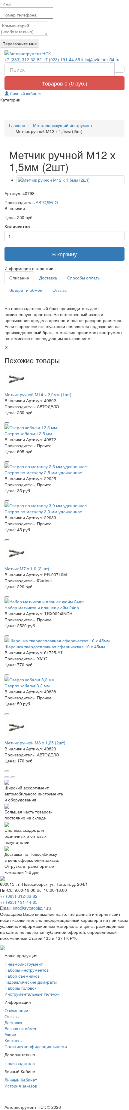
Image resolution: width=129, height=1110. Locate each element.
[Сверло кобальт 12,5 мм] (64, 427)
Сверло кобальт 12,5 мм (28, 433)
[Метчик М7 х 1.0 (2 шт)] (64, 553)
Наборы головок (20, 988)
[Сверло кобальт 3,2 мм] (64, 680)
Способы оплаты (83, 278)
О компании (16, 1010)
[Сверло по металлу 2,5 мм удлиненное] (64, 466)
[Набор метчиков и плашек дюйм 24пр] (64, 602)
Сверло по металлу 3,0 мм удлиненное (43, 511)
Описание (19, 278)
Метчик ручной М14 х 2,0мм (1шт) (37, 394)
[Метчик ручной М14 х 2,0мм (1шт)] (64, 379)
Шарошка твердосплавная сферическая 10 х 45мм (54, 647)
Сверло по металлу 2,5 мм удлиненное (43, 472)
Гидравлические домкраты (30, 982)
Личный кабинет (25, 93)
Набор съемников (22, 976)
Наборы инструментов (26, 970)
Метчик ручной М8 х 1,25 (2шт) (34, 743)
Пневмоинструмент (23, 964)
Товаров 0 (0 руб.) (64, 83)
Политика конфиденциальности (35, 1046)
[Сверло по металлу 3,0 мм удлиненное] (64, 505)
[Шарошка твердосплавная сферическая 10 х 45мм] (64, 641)
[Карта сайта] (2, 947)
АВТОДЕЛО (47, 202)
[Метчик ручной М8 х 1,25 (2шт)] (64, 728)
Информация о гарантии (28, 268)
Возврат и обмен (25, 290)
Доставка (48, 278)
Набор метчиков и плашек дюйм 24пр (41, 608)
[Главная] (64, 53)
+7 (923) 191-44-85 (61, 59)
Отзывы (60, 290)
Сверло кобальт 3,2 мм (27, 686)
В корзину (64, 254)
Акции (10, 1034)
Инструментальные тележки (32, 994)
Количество (17, 226)
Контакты (13, 1040)
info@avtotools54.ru (100, 59)
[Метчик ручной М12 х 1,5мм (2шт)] (70, 179)
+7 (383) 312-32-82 (23, 59)
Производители (19, 1063)
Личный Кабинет (20, 1080)
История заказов (20, 1086)
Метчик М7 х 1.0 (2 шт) (26, 569)
